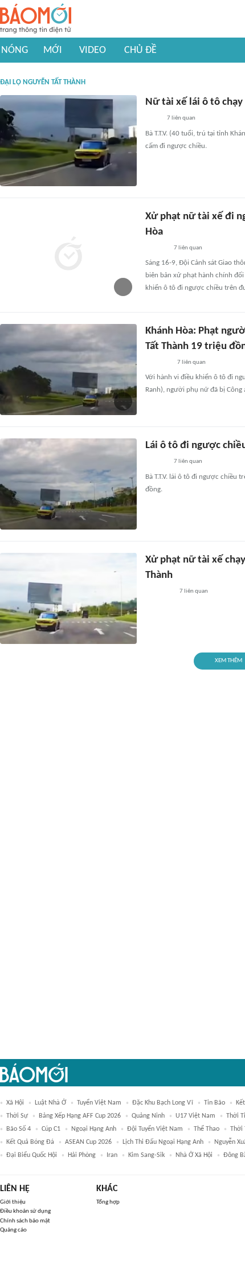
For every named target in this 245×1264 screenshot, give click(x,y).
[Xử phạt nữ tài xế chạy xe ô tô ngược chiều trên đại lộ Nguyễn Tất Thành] (68, 598)
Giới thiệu (13, 1202)
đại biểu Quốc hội (31, 1155)
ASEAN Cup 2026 (88, 1142)
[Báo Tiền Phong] (156, 462)
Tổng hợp (108, 1202)
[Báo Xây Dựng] (157, 362)
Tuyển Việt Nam (99, 1102)
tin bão (214, 1102)
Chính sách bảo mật (25, 1221)
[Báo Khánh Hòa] (159, 591)
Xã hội (15, 1102)
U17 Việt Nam (195, 1116)
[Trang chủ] (35, 19)
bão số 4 (18, 1129)
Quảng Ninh (148, 1116)
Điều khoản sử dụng (25, 1211)
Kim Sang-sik (146, 1155)
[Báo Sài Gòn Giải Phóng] (156, 248)
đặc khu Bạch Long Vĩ (162, 1102)
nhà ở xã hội (194, 1155)
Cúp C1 (51, 1129)
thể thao (206, 1129)
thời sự (17, 1116)
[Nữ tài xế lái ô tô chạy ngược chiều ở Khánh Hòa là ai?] (68, 140)
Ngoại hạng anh (93, 1129)
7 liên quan (181, 118)
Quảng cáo (13, 1230)
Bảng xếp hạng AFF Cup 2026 (80, 1116)
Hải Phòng (82, 1155)
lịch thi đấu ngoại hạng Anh (162, 1142)
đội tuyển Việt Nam (155, 1129)
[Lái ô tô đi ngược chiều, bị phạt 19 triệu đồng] (68, 484)
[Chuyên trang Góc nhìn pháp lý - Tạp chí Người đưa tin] (152, 119)
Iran (112, 1155)
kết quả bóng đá (30, 1142)
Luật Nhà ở (50, 1102)
